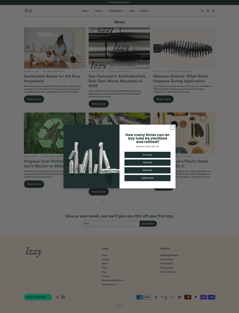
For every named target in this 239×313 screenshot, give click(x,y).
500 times (147, 170)
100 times (147, 162)
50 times (147, 154)
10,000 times (147, 178)
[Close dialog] (172, 128)
